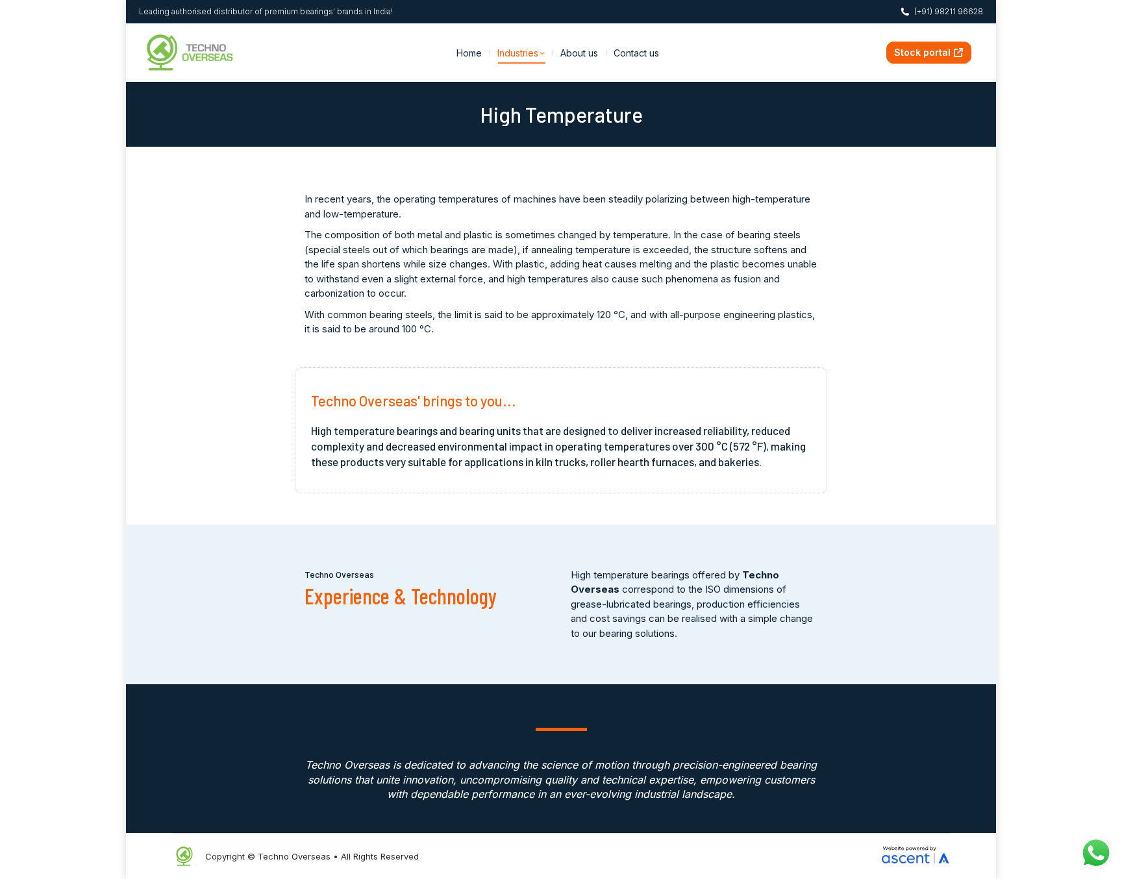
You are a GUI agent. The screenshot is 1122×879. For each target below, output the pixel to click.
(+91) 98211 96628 (948, 11)
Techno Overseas (294, 856)
